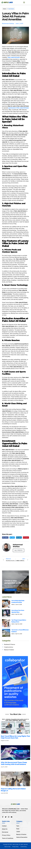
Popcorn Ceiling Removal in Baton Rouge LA (13, 790)
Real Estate (11, 8)
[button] (24, 2)
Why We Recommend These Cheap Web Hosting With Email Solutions (14, 763)
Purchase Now (10, 589)
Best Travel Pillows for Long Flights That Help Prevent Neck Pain (15, 737)
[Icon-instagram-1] (8, 817)
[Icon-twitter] (5, 817)
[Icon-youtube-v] (11, 817)
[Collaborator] (15, 707)
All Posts (18, 550)
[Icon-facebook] (2, 817)
